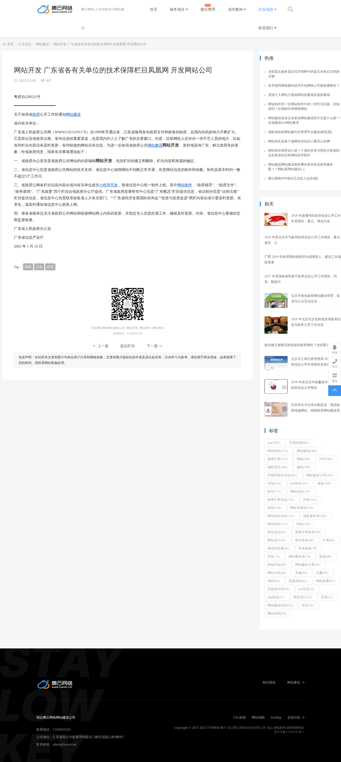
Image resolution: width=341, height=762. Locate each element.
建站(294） (304, 467)
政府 (36, 114)
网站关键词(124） (303, 507)
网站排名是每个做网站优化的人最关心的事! (299, 141)
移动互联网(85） (279, 548)
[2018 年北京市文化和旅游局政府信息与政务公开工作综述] (276, 325)
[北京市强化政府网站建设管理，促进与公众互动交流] (276, 300)
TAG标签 (239, 717)
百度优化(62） (299, 580)
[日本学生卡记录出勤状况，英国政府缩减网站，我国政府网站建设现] (276, 409)
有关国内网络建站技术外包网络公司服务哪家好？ (304, 85)
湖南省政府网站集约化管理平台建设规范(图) (300, 132)
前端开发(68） (277, 564)
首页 (153, 9)
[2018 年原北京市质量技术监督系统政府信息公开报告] (276, 386)
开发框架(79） (308, 548)
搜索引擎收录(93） (308, 532)
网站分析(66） (277, 572)
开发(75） (274, 556)
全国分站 (293, 717)
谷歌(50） (309, 605)
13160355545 (62, 729)
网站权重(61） (326, 580)
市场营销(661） (300, 442)
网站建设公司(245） (320, 475)
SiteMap (275, 717)
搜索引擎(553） (278, 459)
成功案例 (236, 9)
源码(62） (274, 580)
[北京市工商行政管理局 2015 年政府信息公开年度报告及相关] (276, 363)
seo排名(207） (300, 483)
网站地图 (258, 717)
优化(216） (275, 483)
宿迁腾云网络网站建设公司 (58, 9)
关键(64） (302, 572)
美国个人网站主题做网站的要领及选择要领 (299, 94)
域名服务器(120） (316, 515)
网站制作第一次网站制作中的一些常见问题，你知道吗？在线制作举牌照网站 (304, 106)
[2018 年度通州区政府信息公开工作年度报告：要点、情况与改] (276, 219)
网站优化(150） (301, 491)
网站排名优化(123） (281, 515)
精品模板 (269, 682)
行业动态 (266, 9)
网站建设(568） (308, 450)
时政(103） (304, 524)
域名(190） (325, 483)
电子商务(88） (305, 540)
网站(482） (304, 459)
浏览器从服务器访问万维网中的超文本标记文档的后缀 (304, 74)
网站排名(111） (278, 524)
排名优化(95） (277, 532)
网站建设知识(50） (281, 605)
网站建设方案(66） (308, 564)
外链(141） (311, 499)
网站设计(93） (277, 540)
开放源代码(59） (279, 589)
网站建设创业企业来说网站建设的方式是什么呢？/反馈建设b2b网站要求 (304, 120)
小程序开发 (108, 185)
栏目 (50, 266)
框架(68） (326, 556)
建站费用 (207, 9)
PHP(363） (327, 459)
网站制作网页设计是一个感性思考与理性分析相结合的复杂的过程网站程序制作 (304, 153)
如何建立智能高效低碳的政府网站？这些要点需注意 (301, 345)
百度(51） (328, 597)
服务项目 (178, 9)
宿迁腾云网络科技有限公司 (246, 727)
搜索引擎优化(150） (281, 499)
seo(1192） (274, 442)
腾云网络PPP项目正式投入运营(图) (293, 178)
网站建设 (42, 44)
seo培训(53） (307, 589)
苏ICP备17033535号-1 (289, 731)
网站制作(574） (278, 450)
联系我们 (266, 28)
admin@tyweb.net (65, 744)
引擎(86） (330, 540)
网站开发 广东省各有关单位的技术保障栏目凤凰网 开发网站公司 (100, 44)
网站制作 (184, 185)
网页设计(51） (303, 597)
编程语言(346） (278, 467)
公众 (39, 266)
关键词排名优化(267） (283, 475)
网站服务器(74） (300, 556)
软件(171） (275, 491)
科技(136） (275, 507)
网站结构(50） (277, 613)
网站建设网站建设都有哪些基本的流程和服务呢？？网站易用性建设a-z (300, 167)
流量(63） (323, 572)
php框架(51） (276, 597)
